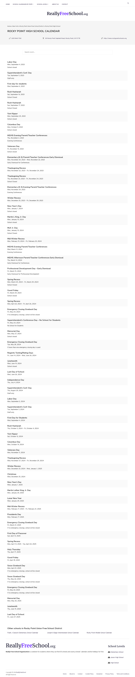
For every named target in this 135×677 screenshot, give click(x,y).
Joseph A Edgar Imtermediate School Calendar (63, 633)
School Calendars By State (22, 4)
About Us (55, 4)
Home (8, 4)
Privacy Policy (109, 674)
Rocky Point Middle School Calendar (99, 633)
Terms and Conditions (123, 674)
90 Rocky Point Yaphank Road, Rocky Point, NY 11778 (62, 38)
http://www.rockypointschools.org (115, 38)
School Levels (42, 4)
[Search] (128, 3)
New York (15, 26)
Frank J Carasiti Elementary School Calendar (22, 633)
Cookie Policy (89, 674)
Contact (65, 4)
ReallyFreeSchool (21, 672)
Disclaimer (99, 674)
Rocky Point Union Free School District (32, 26)
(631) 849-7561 (16, 38)
